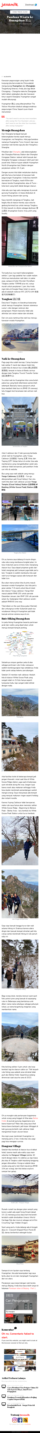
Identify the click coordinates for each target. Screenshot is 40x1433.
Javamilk (25, 1415)
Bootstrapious (25, 1431)
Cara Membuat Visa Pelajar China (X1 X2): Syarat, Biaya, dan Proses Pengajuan (22, 1389)
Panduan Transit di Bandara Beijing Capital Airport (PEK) (22, 1398)
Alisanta (7, 76)
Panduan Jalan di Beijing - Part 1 (22, 1288)
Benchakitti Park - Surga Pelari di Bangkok (21, 1406)
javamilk (10, 4)
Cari (9, 1316)
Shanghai (17, 152)
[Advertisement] (20, 55)
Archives (28, 1424)
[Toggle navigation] (31, 4)
